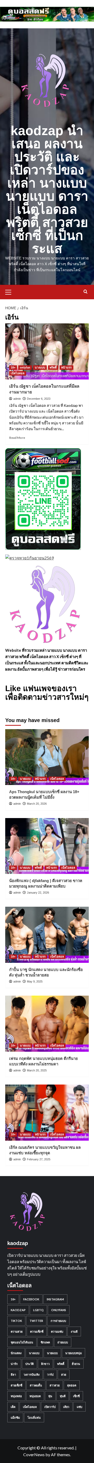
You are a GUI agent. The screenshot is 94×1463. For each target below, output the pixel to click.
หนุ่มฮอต (35, 1396)
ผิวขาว (45, 1363)
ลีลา (13, 1374)
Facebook (31, 1299)
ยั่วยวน (76, 1363)
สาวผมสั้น (36, 1385)
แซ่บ (79, 1406)
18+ (13, 367)
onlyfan (25, 367)
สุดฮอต (71, 1385)
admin (17, 398)
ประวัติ (29, 1363)
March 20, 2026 (37, 803)
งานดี (74, 1331)
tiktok (16, 1320)
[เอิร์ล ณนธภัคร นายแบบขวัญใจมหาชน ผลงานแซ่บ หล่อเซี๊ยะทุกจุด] (47, 1112)
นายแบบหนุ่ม (73, 1353)
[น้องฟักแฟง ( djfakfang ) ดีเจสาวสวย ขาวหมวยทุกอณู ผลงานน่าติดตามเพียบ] (47, 846)
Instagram (55, 1299)
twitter (36, 1320)
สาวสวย (55, 1385)
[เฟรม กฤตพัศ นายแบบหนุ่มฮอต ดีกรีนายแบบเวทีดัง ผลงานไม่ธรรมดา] (47, 1023)
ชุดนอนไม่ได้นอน (22, 1342)
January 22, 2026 (38, 892)
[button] (10, 291)
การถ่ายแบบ (58, 1320)
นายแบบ (25, 778)
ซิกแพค (45, 1342)
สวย (63, 1374)
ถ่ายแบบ (62, 1342)
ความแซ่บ (57, 1331)
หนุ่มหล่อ (16, 1396)
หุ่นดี (63, 1396)
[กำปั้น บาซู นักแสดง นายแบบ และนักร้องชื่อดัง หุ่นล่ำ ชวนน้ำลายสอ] (47, 935)
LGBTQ (38, 1310)
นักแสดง (16, 1353)
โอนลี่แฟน (34, 1417)
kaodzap (18, 1310)
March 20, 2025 (37, 1070)
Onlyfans (58, 1310)
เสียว (66, 1406)
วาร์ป (50, 1374)
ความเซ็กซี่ (36, 1331)
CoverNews (34, 1454)
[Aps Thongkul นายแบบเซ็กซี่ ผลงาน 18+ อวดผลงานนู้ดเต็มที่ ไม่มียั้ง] (47, 757)
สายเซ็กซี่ (16, 1385)
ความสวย (16, 1331)
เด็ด (13, 1406)
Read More (17, 438)
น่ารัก (14, 1363)
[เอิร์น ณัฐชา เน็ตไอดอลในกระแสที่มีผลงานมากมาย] (47, 351)
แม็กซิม (15, 1417)
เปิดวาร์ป (50, 1406)
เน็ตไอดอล (18, 373)
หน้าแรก (66, 367)
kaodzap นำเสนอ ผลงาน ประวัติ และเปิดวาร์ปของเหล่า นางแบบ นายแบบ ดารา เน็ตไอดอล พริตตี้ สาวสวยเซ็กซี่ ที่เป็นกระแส (47, 189)
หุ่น (50, 1396)
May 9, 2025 (35, 981)
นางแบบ (40, 367)
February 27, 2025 (38, 1159)
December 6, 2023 (38, 398)
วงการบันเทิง (31, 1374)
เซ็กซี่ (76, 1396)
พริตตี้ (53, 367)
